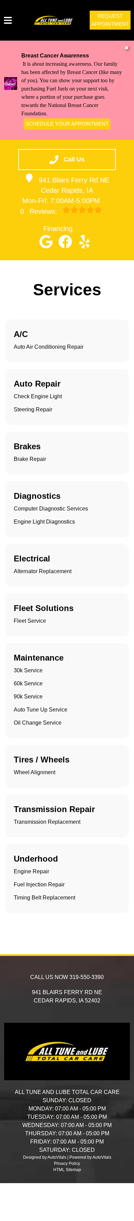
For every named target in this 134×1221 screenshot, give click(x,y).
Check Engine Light (38, 396)
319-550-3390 (86, 977)
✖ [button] (126, 48)
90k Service (28, 696)
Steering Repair (33, 409)
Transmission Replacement (47, 822)
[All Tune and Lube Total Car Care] (53, 20)
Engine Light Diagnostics (44, 522)
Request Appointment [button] (110, 20)
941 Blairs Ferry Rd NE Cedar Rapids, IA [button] (74, 185)
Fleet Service (30, 621)
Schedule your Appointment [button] (67, 124)
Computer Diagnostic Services (51, 509)
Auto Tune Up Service (40, 710)
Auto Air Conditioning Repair (48, 347)
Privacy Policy (67, 1163)
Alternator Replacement (42, 571)
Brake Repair (30, 459)
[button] (46, 242)
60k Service (28, 683)
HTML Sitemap (67, 1169)
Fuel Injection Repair (39, 884)
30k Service (28, 670)
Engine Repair (31, 871)
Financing (57, 228)
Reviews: (39, 211)
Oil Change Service (38, 723)
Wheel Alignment (34, 772)
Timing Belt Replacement (44, 898)
